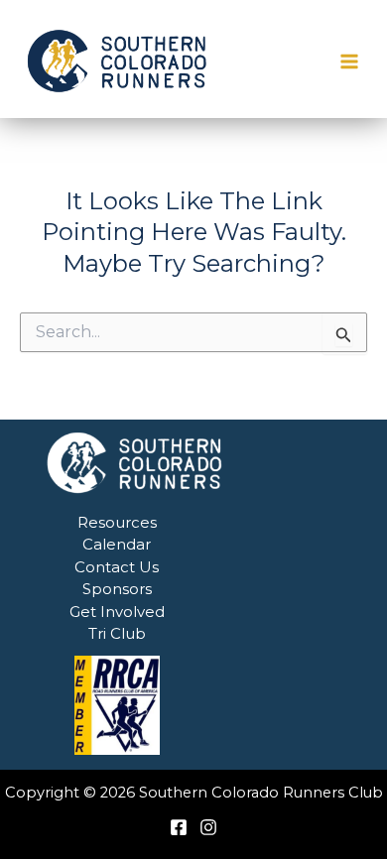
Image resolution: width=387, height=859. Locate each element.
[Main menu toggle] (350, 61)
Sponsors (117, 588)
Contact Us (116, 566)
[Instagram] (208, 827)
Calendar (116, 544)
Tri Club (117, 633)
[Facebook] (179, 827)
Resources (117, 522)
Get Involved (117, 611)
